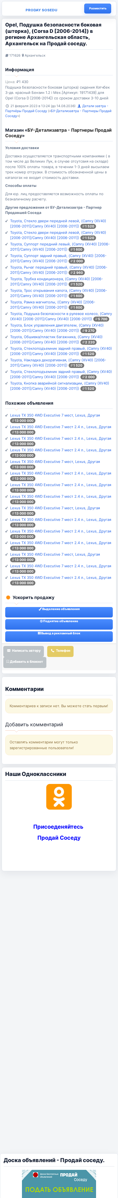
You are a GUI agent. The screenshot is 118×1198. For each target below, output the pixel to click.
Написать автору (26, 650)
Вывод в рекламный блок (60, 633)
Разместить (97, 8)
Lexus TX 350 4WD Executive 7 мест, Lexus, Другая (55, 415)
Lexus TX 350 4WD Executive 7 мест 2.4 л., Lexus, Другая (60, 427)
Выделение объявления (61, 609)
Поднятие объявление (60, 621)
